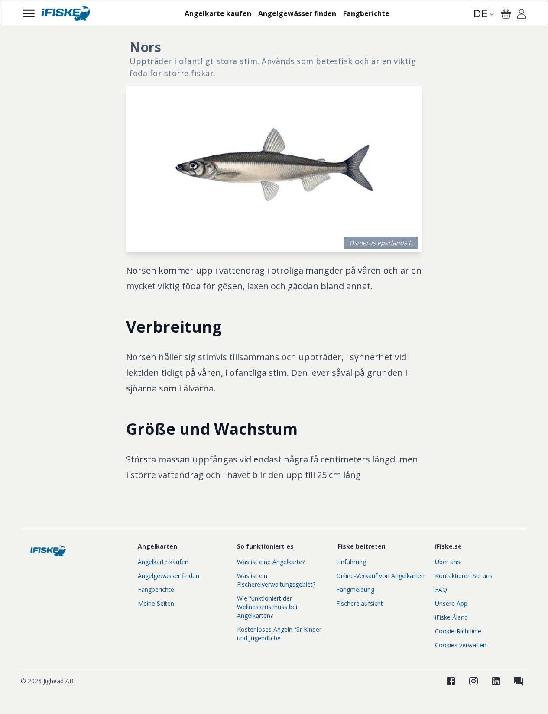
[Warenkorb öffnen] (506, 14)
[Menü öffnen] (28, 13)
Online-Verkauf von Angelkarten (380, 576)
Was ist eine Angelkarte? (271, 562)
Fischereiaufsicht (359, 603)
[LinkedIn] (496, 681)
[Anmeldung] (521, 15)
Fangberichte (156, 589)
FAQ (441, 589)
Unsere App (451, 603)
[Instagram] (473, 681)
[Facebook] (451, 681)
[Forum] (518, 681)
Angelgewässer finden (168, 576)
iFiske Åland (451, 617)
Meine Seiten (156, 603)
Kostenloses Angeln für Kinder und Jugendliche (279, 633)
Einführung (351, 562)
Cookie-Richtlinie (458, 631)
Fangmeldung (355, 589)
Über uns (447, 562)
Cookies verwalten (460, 645)
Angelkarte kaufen (163, 562)
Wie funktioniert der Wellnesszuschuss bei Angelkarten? (267, 607)
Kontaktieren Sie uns (464, 576)
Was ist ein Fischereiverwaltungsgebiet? (276, 580)
